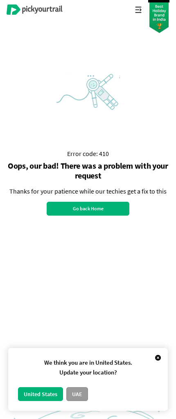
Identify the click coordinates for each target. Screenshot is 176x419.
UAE (77, 394)
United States (40, 394)
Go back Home (88, 208)
